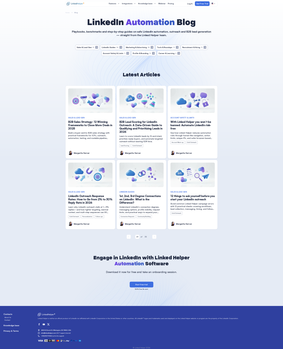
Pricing (171, 3)
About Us (7, 317)
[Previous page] (129, 237)
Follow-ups (99, 216)
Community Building (144, 216)
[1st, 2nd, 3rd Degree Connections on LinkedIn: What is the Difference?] (141, 194)
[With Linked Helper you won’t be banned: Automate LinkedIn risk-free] (192, 122)
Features (112, 3)
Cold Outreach (137, 145)
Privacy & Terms (11, 331)
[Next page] (154, 237)
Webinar (162, 3)
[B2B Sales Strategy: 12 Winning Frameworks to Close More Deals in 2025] (90, 122)
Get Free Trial (202, 4)
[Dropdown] (213, 3)
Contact (7, 320)
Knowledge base (145, 3)
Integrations (127, 3)
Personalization (87, 216)
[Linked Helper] (75, 3)
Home (67, 12)
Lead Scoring (125, 145)
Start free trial (141, 284)
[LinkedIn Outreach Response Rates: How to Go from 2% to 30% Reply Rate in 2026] (90, 194)
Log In (189, 4)
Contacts (8, 314)
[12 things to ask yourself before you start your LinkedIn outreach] (192, 194)
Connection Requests (127, 216)
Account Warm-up (178, 142)
